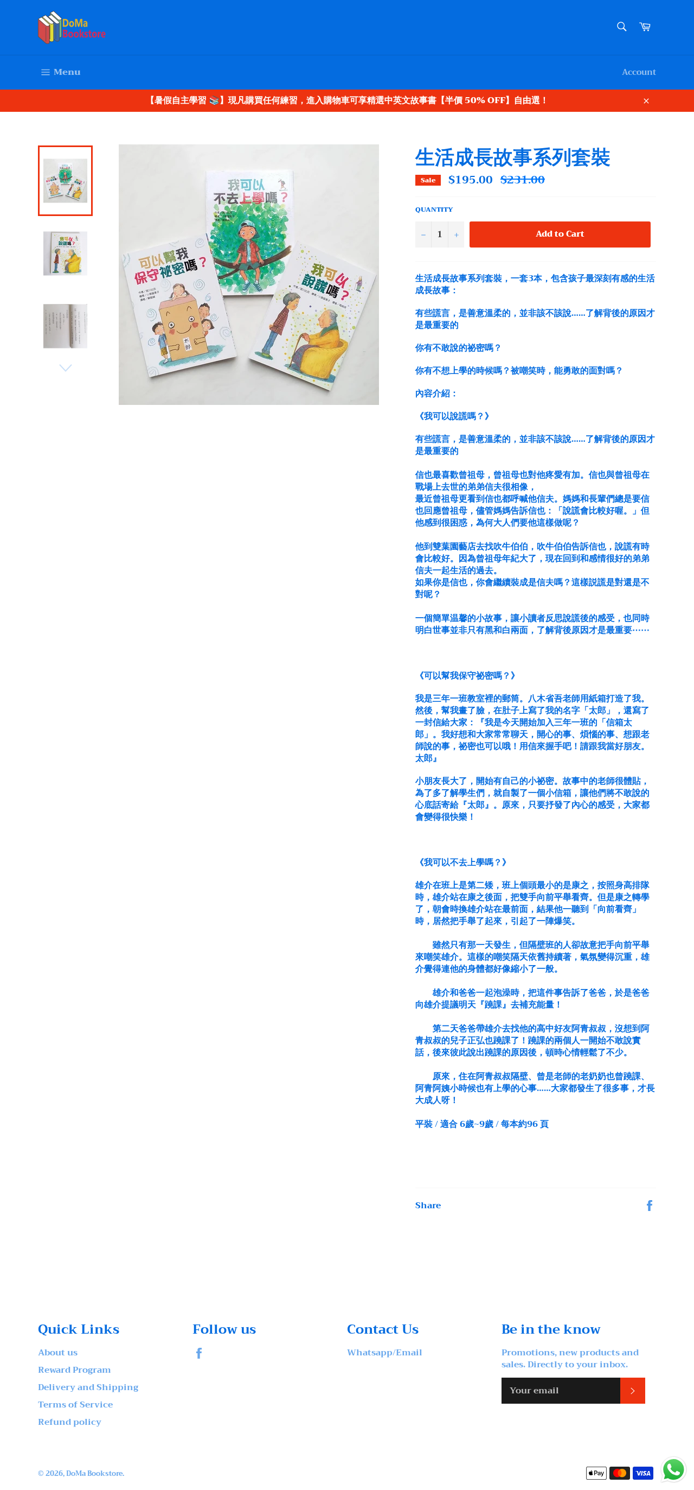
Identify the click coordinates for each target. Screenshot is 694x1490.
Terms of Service (75, 1404)
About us (58, 1352)
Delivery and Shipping (88, 1387)
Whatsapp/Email (384, 1352)
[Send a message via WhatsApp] (674, 1470)
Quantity (434, 209)
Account (639, 72)
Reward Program (74, 1370)
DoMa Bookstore (94, 1474)
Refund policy (69, 1422)
